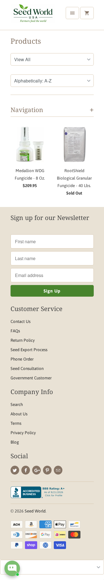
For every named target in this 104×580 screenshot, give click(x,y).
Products (26, 41)
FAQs (15, 330)
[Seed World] (33, 17)
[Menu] (72, 13)
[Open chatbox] (12, 568)
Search (17, 404)
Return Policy (23, 340)
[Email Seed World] (58, 470)
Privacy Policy (23, 432)
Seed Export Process (29, 349)
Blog (15, 442)
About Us (19, 413)
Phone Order (22, 359)
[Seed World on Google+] (36, 470)
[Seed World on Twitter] (15, 470)
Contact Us (21, 321)
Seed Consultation (27, 368)
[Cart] (86, 13)
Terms (16, 423)
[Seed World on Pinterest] (47, 470)
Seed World (35, 511)
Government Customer (31, 378)
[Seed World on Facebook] (25, 470)
